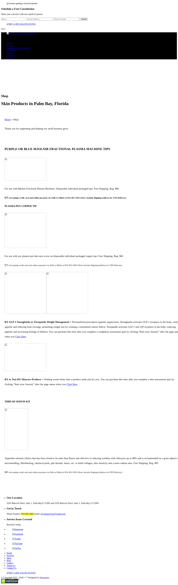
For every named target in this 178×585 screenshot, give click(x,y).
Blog (9, 58)
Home (9, 43)
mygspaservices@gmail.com (52, 514)
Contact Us (12, 50)
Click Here (20, 336)
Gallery (10, 53)
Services (10, 45)
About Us (11, 55)
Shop (9, 558)
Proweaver (44, 577)
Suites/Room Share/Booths (18, 48)
